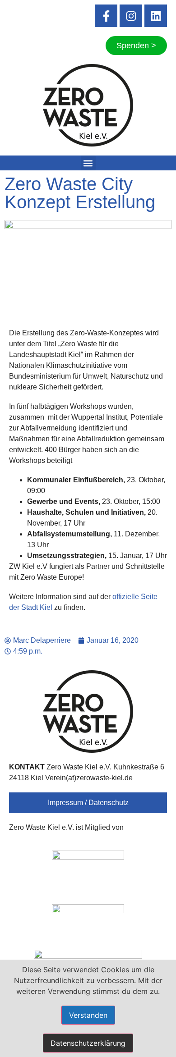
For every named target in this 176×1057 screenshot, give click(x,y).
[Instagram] (131, 16)
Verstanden (88, 1015)
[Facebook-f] (106, 16)
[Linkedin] (155, 16)
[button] (88, 163)
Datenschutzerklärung (88, 1043)
